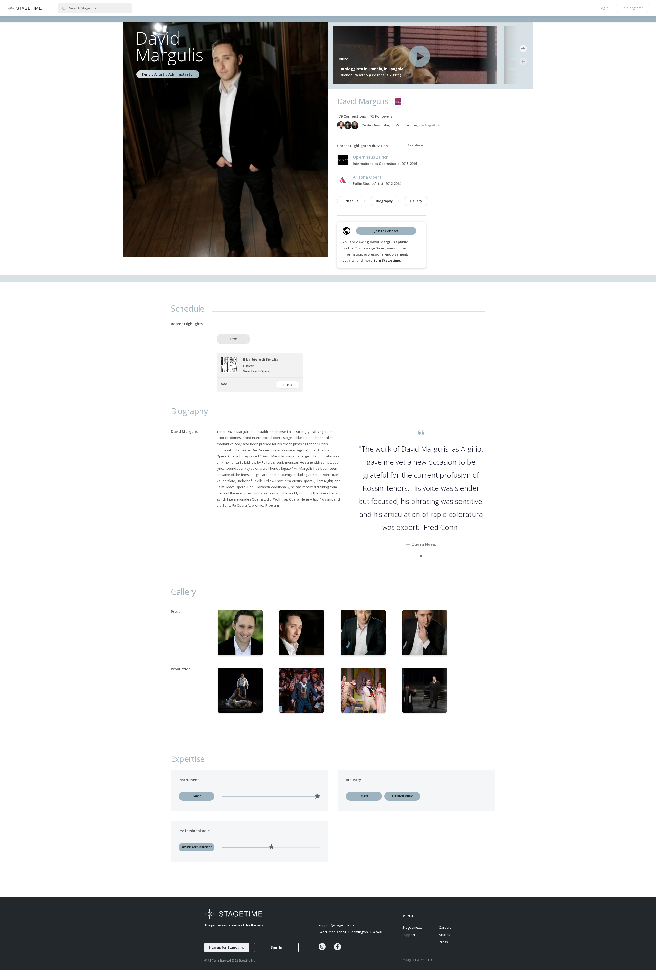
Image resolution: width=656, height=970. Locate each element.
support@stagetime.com (338, 925)
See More (415, 145)
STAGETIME (25, 8)
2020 (233, 339)
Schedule (350, 201)
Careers (445, 927)
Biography (384, 201)
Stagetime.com (413, 927)
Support (408, 934)
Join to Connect (386, 231)
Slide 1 (421, 556)
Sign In (276, 947)
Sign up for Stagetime (227, 947)
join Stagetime (387, 260)
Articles (444, 934)
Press (443, 942)
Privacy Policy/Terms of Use (418, 960)
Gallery (416, 201)
